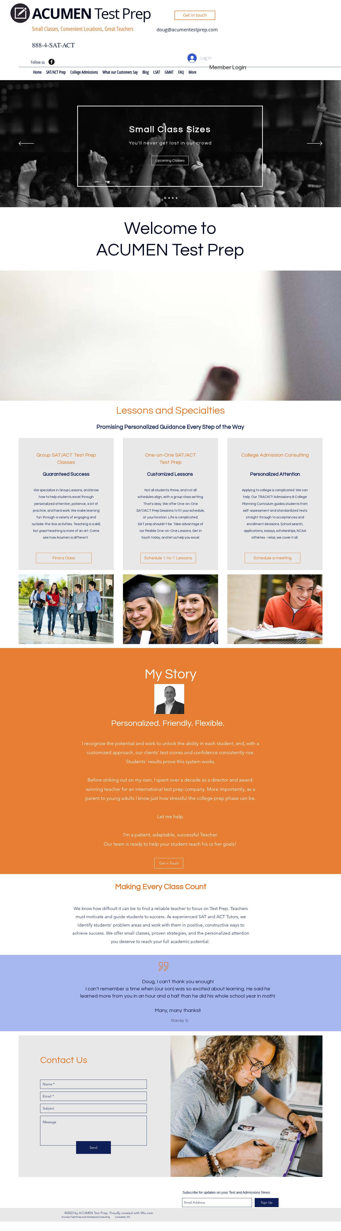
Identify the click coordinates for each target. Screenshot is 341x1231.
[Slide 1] (164, 198)
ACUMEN (63, 13)
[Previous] (26, 143)
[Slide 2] (169, 198)
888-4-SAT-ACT (53, 44)
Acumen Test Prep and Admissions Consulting (88, 1217)
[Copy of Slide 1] (176, 198)
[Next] (314, 143)
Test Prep (122, 13)
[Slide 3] (173, 198)
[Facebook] (51, 62)
